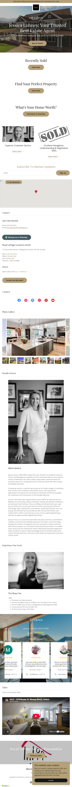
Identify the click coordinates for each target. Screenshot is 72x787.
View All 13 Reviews (36, 639)
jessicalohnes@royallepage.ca (16, 228)
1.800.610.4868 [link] (14, 261)
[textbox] (28, 172)
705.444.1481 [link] (10, 258)
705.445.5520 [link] (11, 256)
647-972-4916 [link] (36, 17)
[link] (36, 4)
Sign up (63, 173)
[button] (28, 272)
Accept (51, 780)
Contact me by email (14, 280)
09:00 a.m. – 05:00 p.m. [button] (19, 272)
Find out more (36, 756)
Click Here (36, 67)
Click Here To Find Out (36, 114)
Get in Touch (37, 43)
